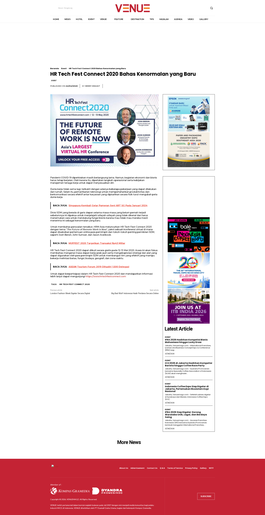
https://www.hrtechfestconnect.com (106, 276)
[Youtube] (205, 8)
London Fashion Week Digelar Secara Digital (70, 293)
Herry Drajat (92, 86)
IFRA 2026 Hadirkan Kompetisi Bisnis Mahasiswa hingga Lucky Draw (186, 341)
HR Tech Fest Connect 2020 (74, 284)
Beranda (54, 68)
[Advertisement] (132, 48)
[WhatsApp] (212, 86)
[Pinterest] (205, 86)
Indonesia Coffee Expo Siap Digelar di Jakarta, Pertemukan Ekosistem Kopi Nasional (187, 389)
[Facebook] (190, 8)
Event (64, 68)
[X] (200, 8)
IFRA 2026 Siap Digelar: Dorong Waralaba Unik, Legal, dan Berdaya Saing (186, 415)
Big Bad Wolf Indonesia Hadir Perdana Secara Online (135, 293)
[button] (211, 8)
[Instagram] (195, 8)
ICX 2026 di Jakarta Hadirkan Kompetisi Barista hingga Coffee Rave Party (188, 364)
